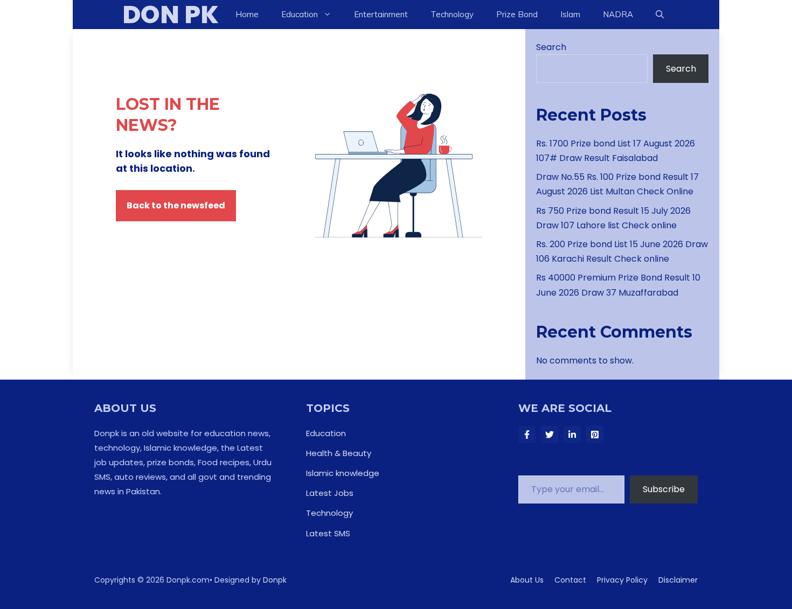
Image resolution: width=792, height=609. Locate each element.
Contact (570, 580)
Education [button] (299, 14)
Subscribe (664, 489)
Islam (570, 14)
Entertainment (381, 14)
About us (527, 580)
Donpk (275, 580)
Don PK (170, 14)
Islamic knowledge (342, 473)
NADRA (618, 14)
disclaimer (678, 580)
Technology (452, 14)
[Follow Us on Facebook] (527, 434)
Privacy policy (622, 580)
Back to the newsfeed (176, 205)
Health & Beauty (338, 453)
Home (247, 14)
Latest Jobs (329, 493)
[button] (659, 14)
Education (326, 433)
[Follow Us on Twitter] (549, 434)
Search (551, 47)
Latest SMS (328, 533)
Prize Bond (517, 14)
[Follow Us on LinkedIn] (572, 434)
